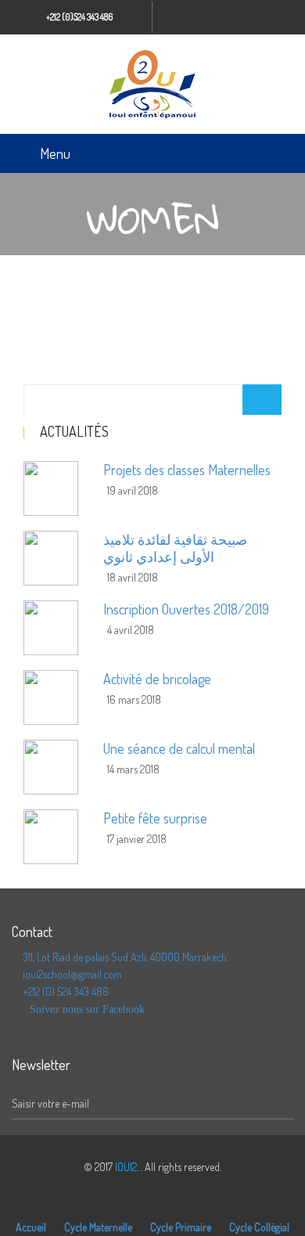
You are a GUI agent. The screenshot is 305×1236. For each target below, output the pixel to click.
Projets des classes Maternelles (187, 469)
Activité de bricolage (157, 678)
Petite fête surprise (155, 818)
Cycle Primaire (180, 1227)
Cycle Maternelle (98, 1227)
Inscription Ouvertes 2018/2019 (186, 609)
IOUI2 (126, 1166)
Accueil (31, 1227)
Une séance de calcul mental (179, 748)
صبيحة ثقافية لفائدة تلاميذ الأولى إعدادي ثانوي (175, 548)
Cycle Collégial (259, 1227)
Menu (55, 153)
